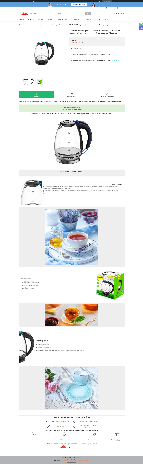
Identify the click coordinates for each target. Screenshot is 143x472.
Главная (22, 19)
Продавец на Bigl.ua (71, 459)
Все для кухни (41, 25)
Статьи (106, 19)
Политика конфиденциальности (82, 460)
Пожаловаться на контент (67, 460)
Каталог (30, 19)
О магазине (40, 19)
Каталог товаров (26, 25)
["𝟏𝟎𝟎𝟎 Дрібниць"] (24, 13)
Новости (97, 19)
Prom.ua (79, 457)
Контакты (88, 19)
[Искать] (88, 13)
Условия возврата (76, 19)
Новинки (50, 19)
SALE (114, 19)
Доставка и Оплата (62, 19)
